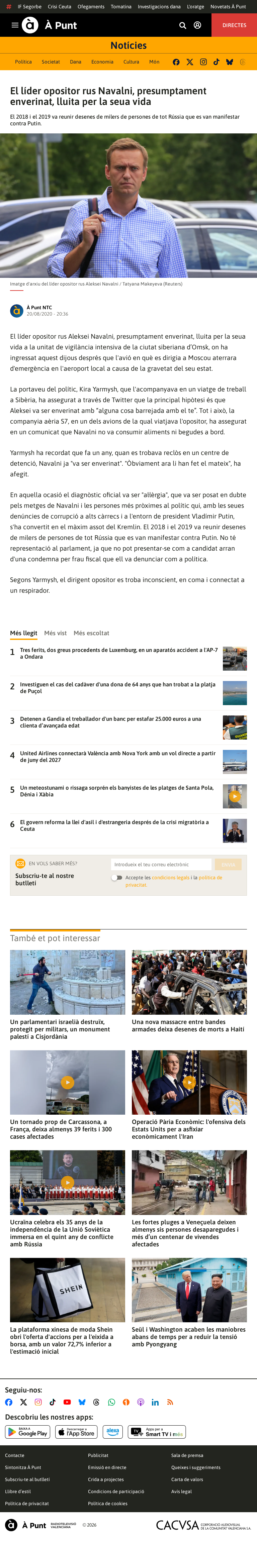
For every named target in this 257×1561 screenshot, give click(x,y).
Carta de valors (187, 1479)
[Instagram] (203, 62)
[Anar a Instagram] (40, 1402)
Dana (75, 62)
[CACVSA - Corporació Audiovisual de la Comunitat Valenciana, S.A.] (204, 1525)
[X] (189, 62)
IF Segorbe (29, 6)
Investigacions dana (159, 6)
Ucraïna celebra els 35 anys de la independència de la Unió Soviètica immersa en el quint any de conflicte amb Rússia (61, 1233)
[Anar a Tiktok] (54, 1402)
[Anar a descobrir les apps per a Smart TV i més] (157, 1432)
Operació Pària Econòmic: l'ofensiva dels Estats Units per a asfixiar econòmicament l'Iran (189, 1129)
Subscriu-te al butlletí (27, 1479)
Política (23, 62)
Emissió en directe (107, 1467)
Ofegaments (91, 6)
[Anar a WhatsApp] (113, 1402)
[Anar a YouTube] (69, 1402)
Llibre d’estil (18, 1491)
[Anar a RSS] (171, 1402)
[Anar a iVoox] (127, 1402)
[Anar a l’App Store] (76, 1432)
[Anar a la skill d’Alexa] (113, 1432)
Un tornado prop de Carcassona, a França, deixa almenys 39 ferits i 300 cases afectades (61, 1129)
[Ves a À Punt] (49, 25)
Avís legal (181, 1491)
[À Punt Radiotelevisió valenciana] (40, 1525)
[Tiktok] (216, 62)
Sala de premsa (187, 1455)
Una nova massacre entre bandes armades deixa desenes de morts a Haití (188, 1025)
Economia (102, 62)
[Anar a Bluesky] (83, 1402)
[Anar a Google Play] (27, 1432)
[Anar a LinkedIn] (156, 1402)
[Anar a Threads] (98, 1402)
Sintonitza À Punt (23, 1467)
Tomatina (121, 6)
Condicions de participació (116, 1491)
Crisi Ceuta (59, 6)
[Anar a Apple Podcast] (142, 1402)
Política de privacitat (27, 1503)
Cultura (131, 62)
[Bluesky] (229, 62)
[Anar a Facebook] (10, 1402)
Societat (51, 62)
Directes (234, 25)
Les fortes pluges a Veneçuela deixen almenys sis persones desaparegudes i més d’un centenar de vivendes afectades (185, 1233)
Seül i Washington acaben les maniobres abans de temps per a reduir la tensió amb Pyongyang (189, 1337)
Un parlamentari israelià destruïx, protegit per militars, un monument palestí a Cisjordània (60, 1029)
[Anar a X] (25, 1402)
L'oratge (195, 6)
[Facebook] (176, 62)
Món (154, 62)
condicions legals (170, 877)
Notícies (128, 45)
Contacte (14, 1455)
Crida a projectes (106, 1479)
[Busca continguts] (183, 25)
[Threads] (243, 62)
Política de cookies (107, 1503)
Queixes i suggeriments (196, 1467)
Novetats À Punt (228, 6)
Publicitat (98, 1455)
